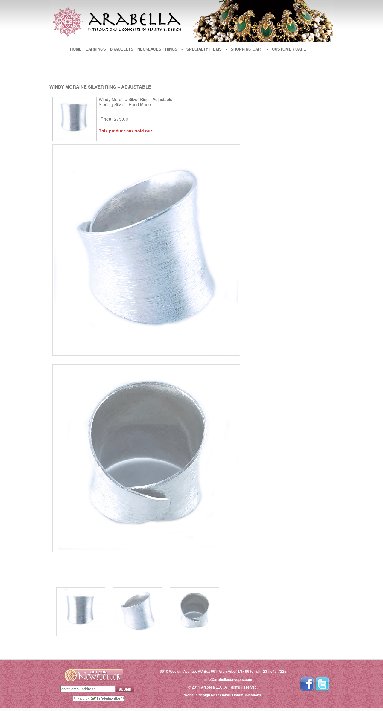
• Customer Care (286, 49)
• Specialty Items (201, 49)
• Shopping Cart (244, 49)
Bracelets (121, 49)
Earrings (96, 49)
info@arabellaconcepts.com (228, 679)
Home (76, 49)
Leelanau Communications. (239, 695)
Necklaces (149, 49)
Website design (197, 695)
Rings (171, 49)
